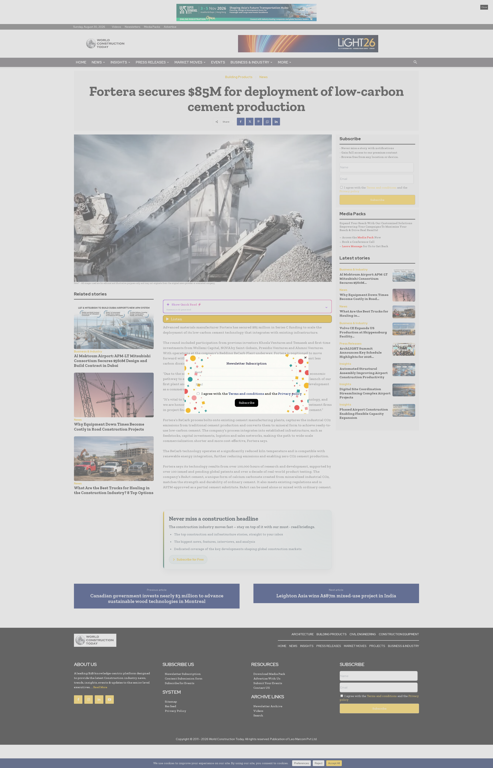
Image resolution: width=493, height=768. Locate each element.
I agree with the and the (251, 394)
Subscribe (246, 403)
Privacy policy (290, 394)
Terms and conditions (246, 394)
